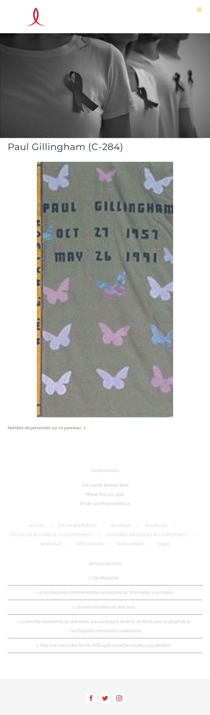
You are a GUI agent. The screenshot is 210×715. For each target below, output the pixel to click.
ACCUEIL (37, 526)
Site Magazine (105, 577)
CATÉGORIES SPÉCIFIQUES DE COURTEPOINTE (146, 535)
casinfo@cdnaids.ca (111, 503)
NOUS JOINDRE (130, 544)
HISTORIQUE (121, 526)
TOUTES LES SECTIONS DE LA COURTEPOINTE (50, 535)
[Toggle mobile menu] (199, 9)
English (164, 544)
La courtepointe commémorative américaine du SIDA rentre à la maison (105, 592)
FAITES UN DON (89, 544)
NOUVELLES (156, 526)
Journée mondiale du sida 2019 (105, 607)
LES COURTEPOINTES (77, 526)
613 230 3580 (111, 494)
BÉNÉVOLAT (51, 544)
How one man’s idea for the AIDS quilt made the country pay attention (105, 645)
